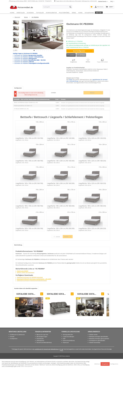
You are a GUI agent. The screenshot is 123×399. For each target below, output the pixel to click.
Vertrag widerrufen (68, 334)
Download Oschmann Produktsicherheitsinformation (32, 280)
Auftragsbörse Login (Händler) (97, 340)
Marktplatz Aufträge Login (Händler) (98, 336)
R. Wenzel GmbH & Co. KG (21, 108)
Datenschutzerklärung (69, 340)
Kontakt (12, 336)
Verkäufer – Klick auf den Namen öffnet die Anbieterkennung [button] (31, 99)
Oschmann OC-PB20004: (28, 55)
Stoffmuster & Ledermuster (17, 334)
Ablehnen (97, 364)
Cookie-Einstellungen (68, 336)
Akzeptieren (105, 364)
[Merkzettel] (91, 7)
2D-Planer (82, 55)
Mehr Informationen (27, 366)
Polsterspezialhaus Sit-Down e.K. (23, 105)
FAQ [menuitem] (111, 1)
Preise (70, 79)
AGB (64, 338)
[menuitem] (57, 7)
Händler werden (93, 334)
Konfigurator (18, 88)
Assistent (72, 55)
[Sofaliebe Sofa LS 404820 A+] (90, 307)
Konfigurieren (13, 338)
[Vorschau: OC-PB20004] (16, 23)
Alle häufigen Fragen (41, 336)
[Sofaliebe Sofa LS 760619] (29, 307)
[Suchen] (70, 7)
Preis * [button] (57, 99)
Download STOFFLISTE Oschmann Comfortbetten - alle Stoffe (34, 279)
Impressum (66, 342)
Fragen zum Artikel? (22, 271)
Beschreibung (18, 245)
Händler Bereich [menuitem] (102, 1)
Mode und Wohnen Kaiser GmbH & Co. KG (26, 102)
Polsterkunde (40, 338)
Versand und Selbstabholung (44, 342)
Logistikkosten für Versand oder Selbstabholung (46, 349)
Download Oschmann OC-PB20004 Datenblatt (30, 277)
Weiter (92, 93)
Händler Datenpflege (94, 342)
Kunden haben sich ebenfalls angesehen (25, 288)
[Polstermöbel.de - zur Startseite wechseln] (22, 7)
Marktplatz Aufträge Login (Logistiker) (99, 338)
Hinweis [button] (63, 99)
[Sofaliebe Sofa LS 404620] (60, 307)
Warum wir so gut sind (42, 334)
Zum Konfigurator (79, 51)
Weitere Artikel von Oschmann (25, 272)
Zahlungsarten (40, 340)
